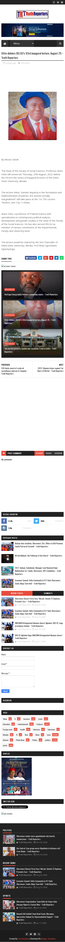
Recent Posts (17, 593)
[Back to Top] (39, 934)
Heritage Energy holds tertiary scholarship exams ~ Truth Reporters (31, 294)
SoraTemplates (23, 938)
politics (47, 740)
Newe (37, 734)
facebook (58, 453)
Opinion (5, 740)
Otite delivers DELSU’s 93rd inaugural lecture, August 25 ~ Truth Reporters (29, 321)
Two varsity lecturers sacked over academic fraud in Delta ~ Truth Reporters (30, 350)
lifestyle (5, 734)
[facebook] (53, 2)
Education (25, 63)
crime (40, 719)
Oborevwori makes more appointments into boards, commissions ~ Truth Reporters (35, 838)
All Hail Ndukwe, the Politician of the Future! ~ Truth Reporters (38, 555)
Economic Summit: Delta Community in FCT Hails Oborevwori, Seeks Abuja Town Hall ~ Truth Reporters (38, 582)
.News (5, 719)
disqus (49, 453)
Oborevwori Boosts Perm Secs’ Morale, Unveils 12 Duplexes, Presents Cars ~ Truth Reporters (37, 600)
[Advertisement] (32, 414)
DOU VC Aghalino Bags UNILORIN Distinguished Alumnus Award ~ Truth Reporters (39, 637)
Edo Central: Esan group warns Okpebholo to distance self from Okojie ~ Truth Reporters (38, 850)
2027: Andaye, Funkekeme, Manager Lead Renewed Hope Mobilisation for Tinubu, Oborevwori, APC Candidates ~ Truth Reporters (38, 571)
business (26, 719)
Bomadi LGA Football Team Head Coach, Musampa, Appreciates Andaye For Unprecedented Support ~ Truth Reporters (37, 916)
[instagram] (62, 2)
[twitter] (58, 2)
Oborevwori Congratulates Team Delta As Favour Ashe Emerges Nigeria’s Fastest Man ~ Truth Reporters (36, 903)
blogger (39, 453)
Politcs (34, 740)
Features (40, 724)
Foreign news (7, 729)
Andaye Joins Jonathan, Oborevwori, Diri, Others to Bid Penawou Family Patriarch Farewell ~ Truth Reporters (39, 545)
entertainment (23, 724)
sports (5, 745)
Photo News (20, 740)
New (26, 734)
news (49, 734)
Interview (36, 729)
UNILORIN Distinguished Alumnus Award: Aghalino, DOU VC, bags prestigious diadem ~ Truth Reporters (39, 625)
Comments (48, 593)
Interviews (51, 729)
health (22, 729)
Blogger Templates (48, 938)
